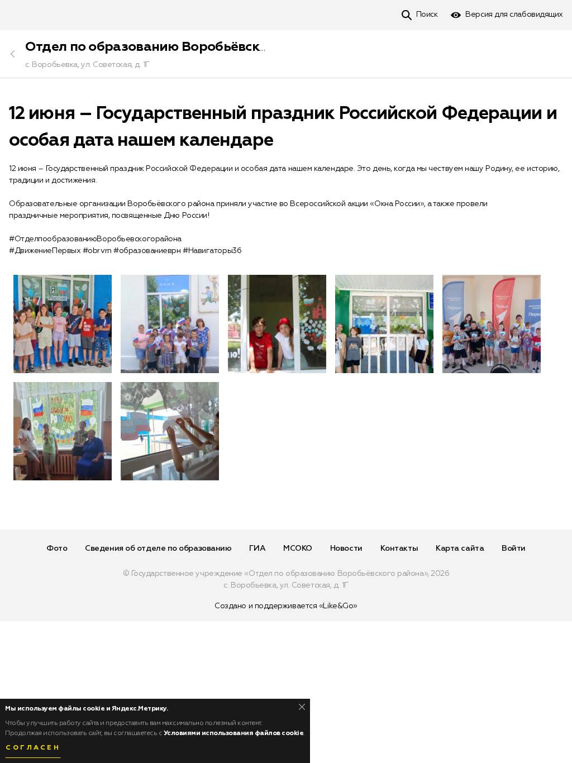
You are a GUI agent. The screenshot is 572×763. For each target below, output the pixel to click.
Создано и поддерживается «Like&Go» (286, 606)
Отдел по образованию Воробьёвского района (179, 47)
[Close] (302, 707)
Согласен (33, 748)
